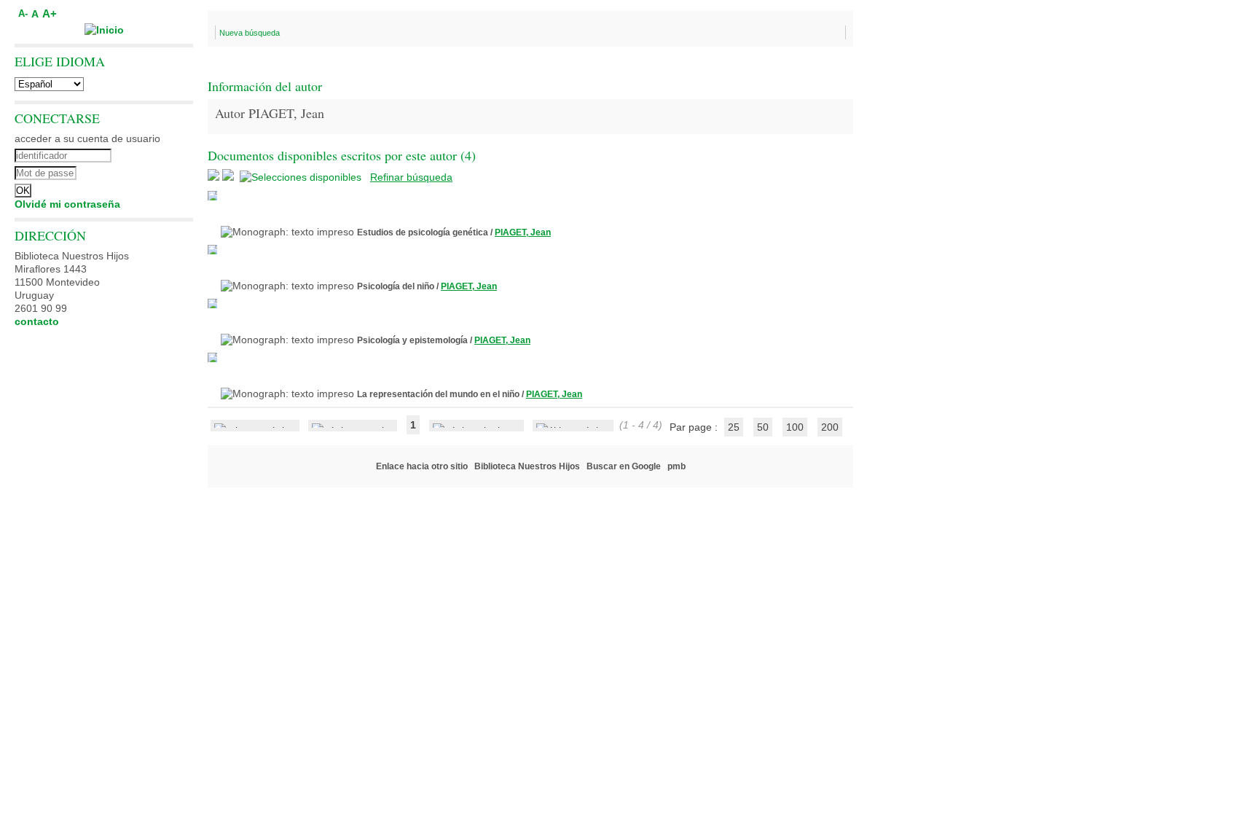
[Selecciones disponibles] (302, 177)
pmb (676, 466)
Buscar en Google (624, 466)
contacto (37, 321)
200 (830, 427)
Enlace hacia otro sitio (422, 466)
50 (763, 427)
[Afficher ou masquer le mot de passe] (144, 171)
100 (795, 427)
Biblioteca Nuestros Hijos (527, 466)
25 (734, 427)
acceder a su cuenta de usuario (87, 138)
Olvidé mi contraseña (67, 204)
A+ (49, 13)
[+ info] (212, 195)
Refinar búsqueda (411, 177)
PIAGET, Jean (523, 232)
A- (23, 14)
